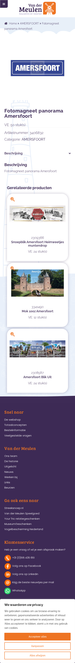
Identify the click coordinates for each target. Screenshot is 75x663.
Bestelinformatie (15, 430)
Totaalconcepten (15, 425)
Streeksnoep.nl (13, 508)
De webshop (12, 419)
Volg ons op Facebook (26, 566)
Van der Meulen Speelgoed (21, 513)
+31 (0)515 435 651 (23, 557)
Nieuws (8, 472)
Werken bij (10, 477)
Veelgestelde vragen (18, 435)
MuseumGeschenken (18, 524)
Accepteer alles (38, 636)
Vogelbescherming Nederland (23, 529)
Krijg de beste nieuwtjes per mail (33, 582)
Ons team (10, 456)
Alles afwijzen (37, 655)
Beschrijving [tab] (13, 153)
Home (13, 23)
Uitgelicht (10, 466)
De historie (11, 461)
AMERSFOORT (29, 23)
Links (7, 482)
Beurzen (9, 487)
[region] (37, 631)
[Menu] (4, 4)
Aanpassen (37, 646)
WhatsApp (19, 590)
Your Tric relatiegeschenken (22, 518)
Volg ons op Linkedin (25, 574)
